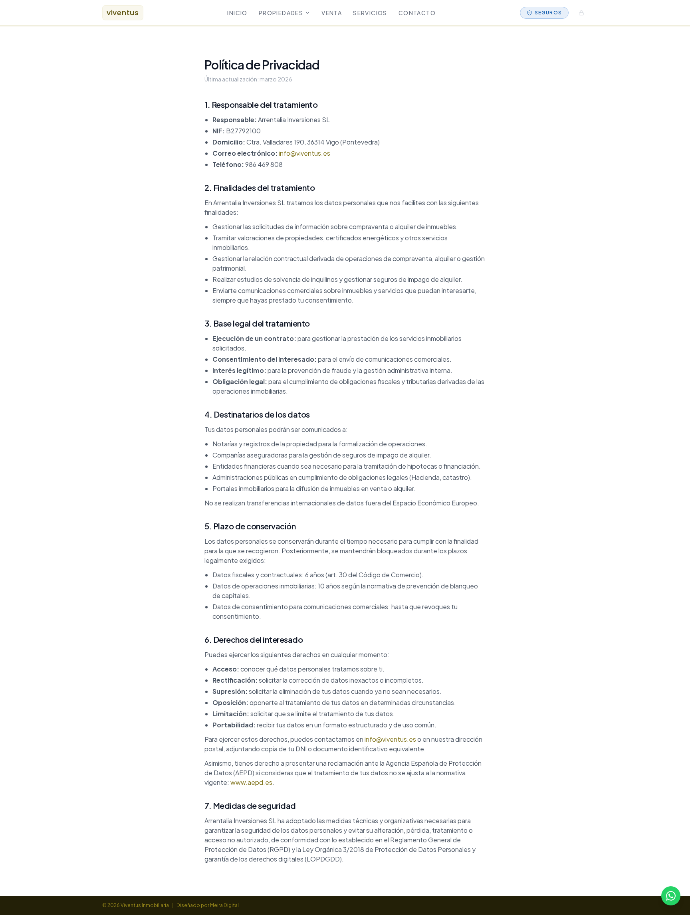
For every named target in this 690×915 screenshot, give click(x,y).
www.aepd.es (251, 782)
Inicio (237, 12)
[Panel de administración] (581, 12)
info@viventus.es (304, 153)
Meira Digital (224, 905)
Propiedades (281, 12)
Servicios (370, 12)
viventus (123, 13)
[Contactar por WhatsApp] (670, 895)
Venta (331, 12)
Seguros (548, 13)
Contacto (417, 12)
